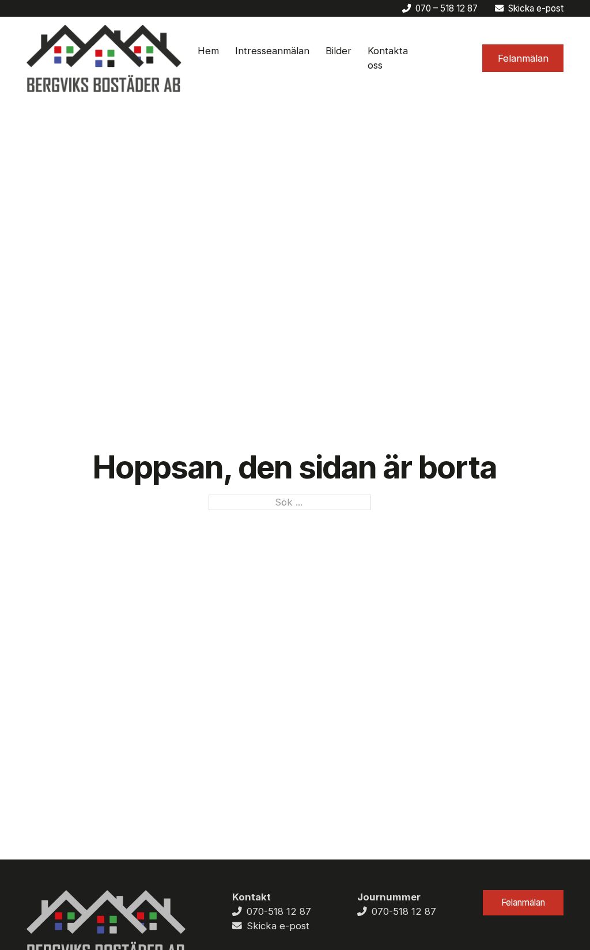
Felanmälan (523, 58)
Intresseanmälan (272, 50)
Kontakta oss (388, 58)
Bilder (338, 50)
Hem (208, 50)
